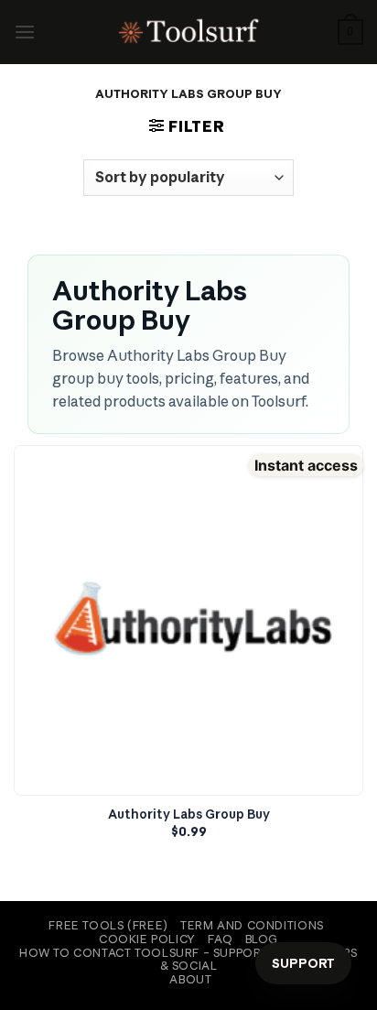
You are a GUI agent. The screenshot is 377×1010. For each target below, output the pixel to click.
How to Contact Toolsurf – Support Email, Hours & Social (188, 959)
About (190, 979)
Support (303, 963)
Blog (261, 939)
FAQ (220, 939)
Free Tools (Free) (107, 925)
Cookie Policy (147, 939)
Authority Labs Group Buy (189, 814)
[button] (25, 31)
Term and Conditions (252, 925)
